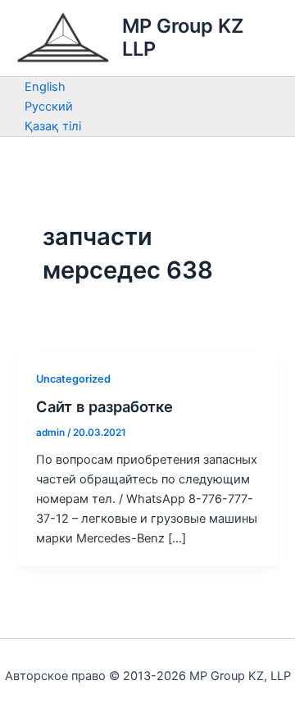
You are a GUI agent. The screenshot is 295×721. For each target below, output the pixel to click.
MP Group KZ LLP (182, 37)
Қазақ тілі (53, 126)
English (45, 86)
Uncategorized (73, 379)
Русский (49, 106)
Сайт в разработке (104, 406)
